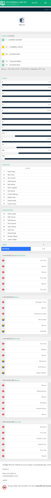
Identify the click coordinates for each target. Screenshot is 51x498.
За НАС (4, 480)
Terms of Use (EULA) (9, 473)
